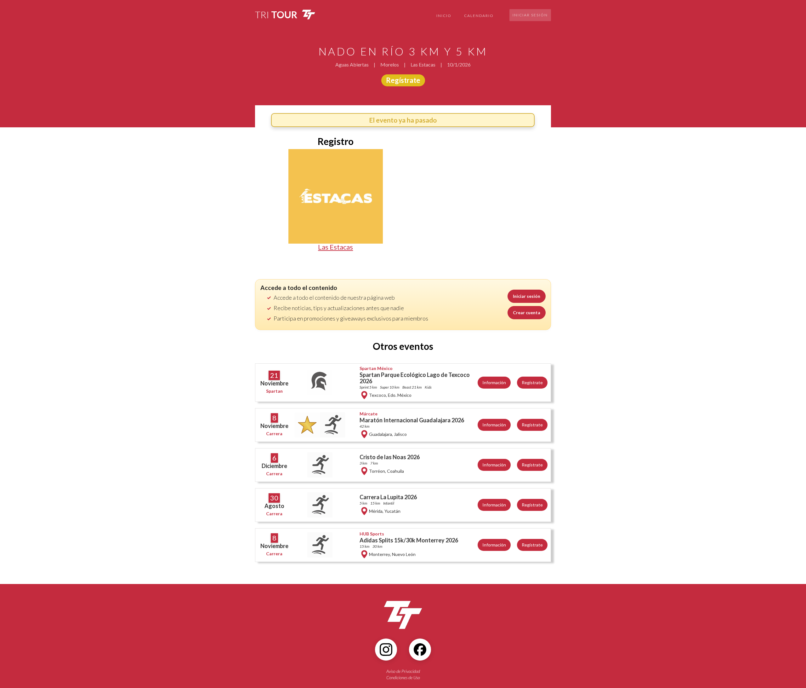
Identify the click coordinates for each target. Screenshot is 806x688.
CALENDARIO (479, 15)
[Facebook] (420, 650)
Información (494, 382)
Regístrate (403, 80)
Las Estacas (335, 247)
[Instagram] (386, 650)
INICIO (443, 15)
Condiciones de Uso (403, 677)
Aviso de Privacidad (403, 671)
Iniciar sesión (530, 15)
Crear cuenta (526, 312)
